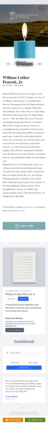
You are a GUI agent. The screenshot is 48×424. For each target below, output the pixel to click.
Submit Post (24, 368)
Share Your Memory (14, 330)
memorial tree (29, 207)
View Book (11, 299)
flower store (20, 210)
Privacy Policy (18, 414)
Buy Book (23, 299)
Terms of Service (30, 414)
